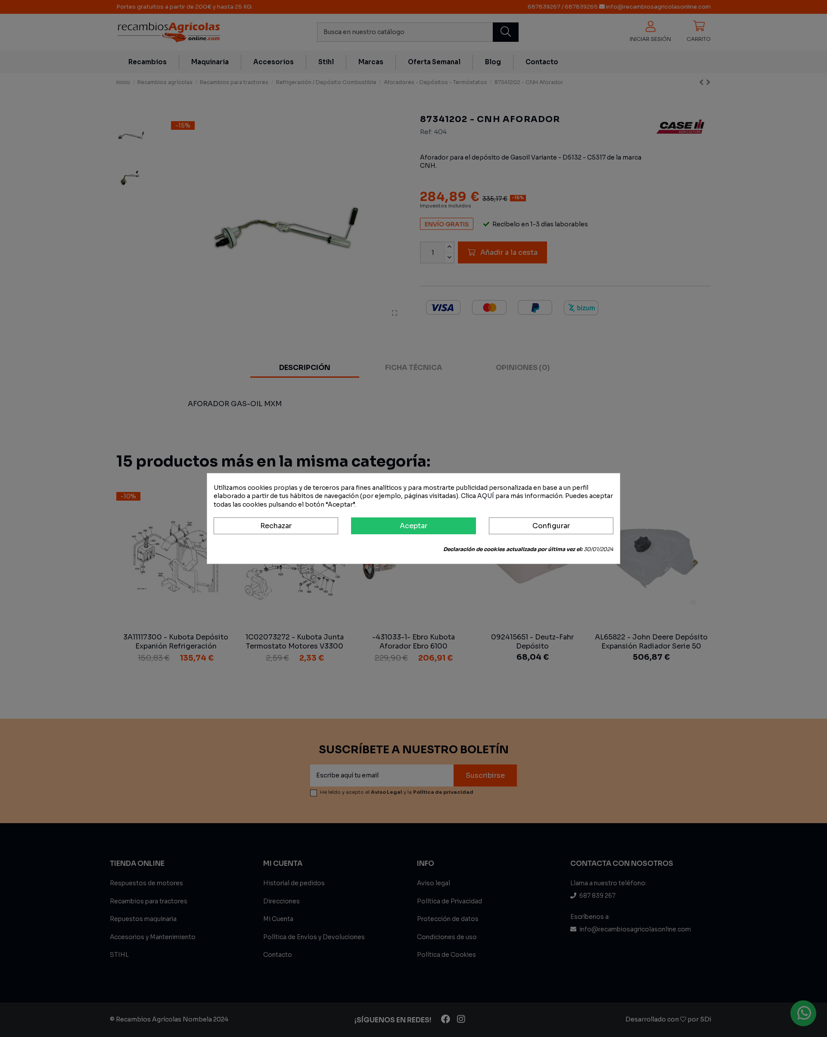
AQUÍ (485, 496)
